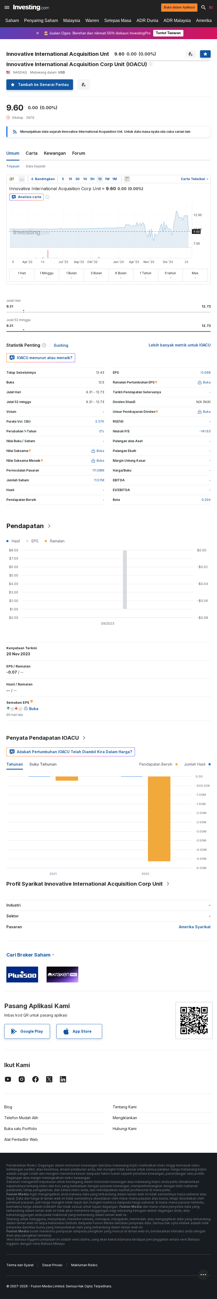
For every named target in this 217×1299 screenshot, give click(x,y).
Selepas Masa (117, 20)
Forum (78, 153)
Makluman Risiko (84, 1265)
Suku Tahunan (43, 764)
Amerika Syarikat (195, 927)
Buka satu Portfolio (20, 1128)
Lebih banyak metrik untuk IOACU (180, 345)
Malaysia (71, 20)
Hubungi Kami (125, 1128)
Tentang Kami (125, 1107)
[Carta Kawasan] (22, 179)
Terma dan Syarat (20, 1265)
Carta (32, 153)
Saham (12, 20)
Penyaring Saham (41, 20)
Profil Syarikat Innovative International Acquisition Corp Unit (84, 884)
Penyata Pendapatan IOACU (42, 738)
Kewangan (55, 153)
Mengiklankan (125, 1117)
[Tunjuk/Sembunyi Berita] (127, 179)
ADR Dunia (147, 20)
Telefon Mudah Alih (21, 1117)
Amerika (204, 20)
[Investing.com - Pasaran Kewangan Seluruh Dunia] (31, 7)
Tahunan (14, 764)
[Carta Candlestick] (12, 179)
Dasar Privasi (52, 1265)
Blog (8, 1107)
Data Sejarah (36, 166)
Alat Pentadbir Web (21, 1139)
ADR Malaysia (177, 20)
